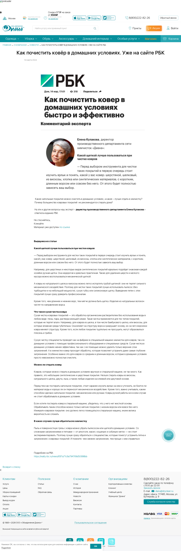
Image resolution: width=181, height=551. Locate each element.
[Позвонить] (111, 541)
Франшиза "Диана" (116, 496)
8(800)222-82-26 (139, 18)
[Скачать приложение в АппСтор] (79, 18)
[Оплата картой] (149, 514)
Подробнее (6, 548)
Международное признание (85, 492)
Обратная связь (45, 492)
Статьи (41, 484)
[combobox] (11, 18)
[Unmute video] (90, 7)
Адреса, (147, 518)
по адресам (33, 19)
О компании (20, 45)
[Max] (122, 29)
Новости (34, 45)
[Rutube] (112, 29)
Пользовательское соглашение (91, 523)
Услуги (6, 484)
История (77, 488)
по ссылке (65, 227)
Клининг (112, 488)
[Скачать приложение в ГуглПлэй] (94, 18)
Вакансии (77, 500)
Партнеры (77, 509)
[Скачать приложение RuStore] (108, 18)
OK (95, 546)
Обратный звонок (168, 18)
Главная (7, 45)
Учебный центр (115, 492)
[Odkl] (106, 29)
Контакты (77, 505)
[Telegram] (117, 29)
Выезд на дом (9, 500)
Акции (5, 509)
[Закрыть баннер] (1, 12)
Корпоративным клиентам (120, 484)
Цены (5, 488)
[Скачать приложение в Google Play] (24, 514)
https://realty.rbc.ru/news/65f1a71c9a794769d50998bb (60, 456)
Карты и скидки (9, 496)
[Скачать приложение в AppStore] (9, 514)
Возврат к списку (11, 467)
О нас (75, 484)
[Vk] (101, 29)
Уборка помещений (11, 492)
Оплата (6, 505)
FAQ (39, 488)
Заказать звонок (152, 488)
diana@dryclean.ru (164, 491)
